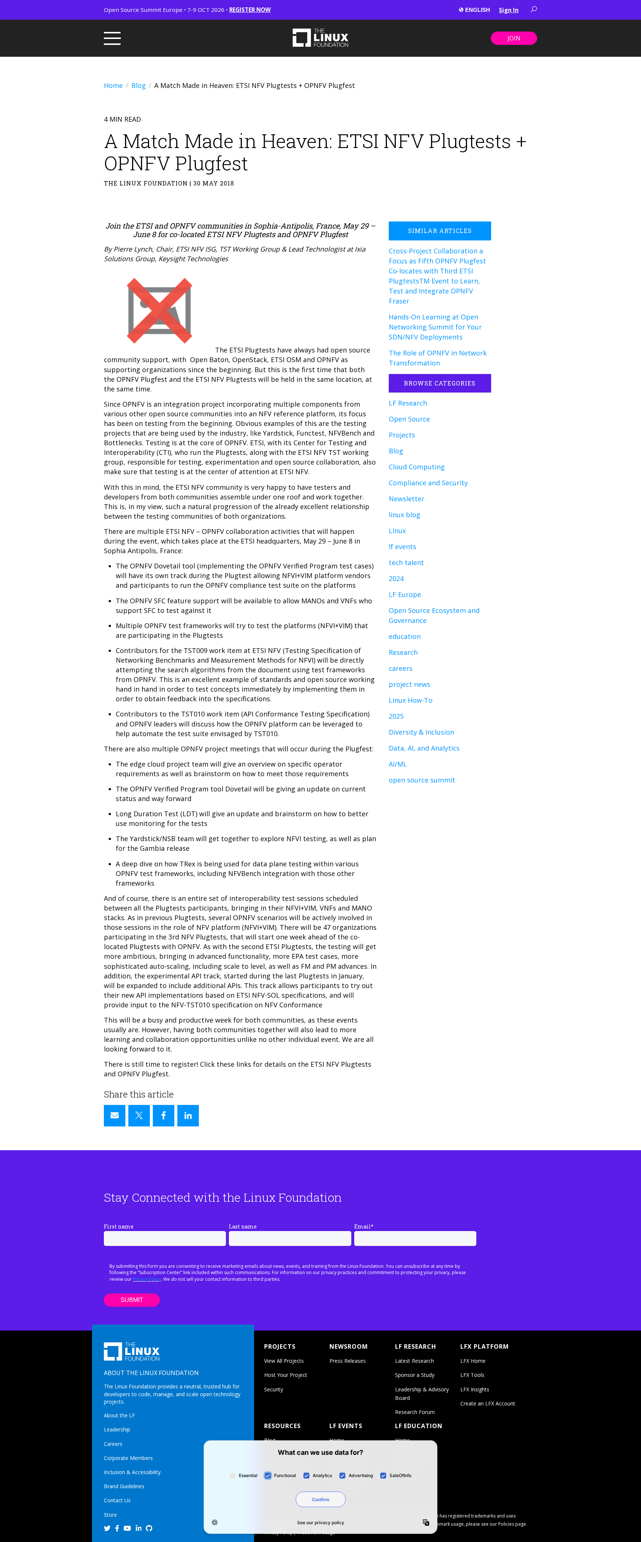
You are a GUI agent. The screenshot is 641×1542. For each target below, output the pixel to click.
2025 (396, 716)
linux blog (404, 514)
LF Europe (405, 594)
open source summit (422, 779)
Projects (402, 434)
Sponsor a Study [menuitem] (414, 1374)
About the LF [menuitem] (119, 1415)
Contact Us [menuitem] (117, 1500)
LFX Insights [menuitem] (474, 1389)
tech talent (406, 562)
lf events (402, 546)
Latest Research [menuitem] (414, 1360)
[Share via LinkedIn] (188, 1115)
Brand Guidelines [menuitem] (124, 1486)
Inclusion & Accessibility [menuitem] (132, 1472)
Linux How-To (411, 700)
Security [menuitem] (273, 1389)
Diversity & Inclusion (421, 732)
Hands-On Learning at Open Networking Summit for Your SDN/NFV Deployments (435, 326)
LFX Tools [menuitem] (472, 1374)
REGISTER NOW (250, 9)
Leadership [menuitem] (117, 1429)
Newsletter (406, 498)
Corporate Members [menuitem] (128, 1457)
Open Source (409, 418)
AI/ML (398, 763)
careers (400, 668)
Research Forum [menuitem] (415, 1411)
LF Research (408, 402)
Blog (138, 85)
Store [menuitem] (110, 1514)
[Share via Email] (114, 1115)
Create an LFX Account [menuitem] (487, 1403)
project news (409, 684)
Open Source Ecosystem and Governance (434, 615)
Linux (397, 530)
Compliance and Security (428, 482)
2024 (396, 578)
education (405, 636)
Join (513, 38)
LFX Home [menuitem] (473, 1360)
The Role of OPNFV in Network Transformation (438, 357)
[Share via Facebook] (163, 1115)
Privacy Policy (147, 1279)
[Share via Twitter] (139, 1115)
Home (113, 85)
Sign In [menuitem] (509, 10)
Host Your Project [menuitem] (285, 1374)
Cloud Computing (417, 466)
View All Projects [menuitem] (284, 1360)
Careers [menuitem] (113, 1443)
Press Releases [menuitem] (347, 1360)
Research (403, 652)
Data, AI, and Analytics (424, 748)
